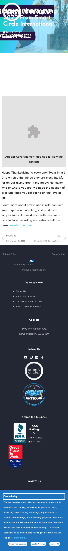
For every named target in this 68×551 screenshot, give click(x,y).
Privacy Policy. (19, 537)
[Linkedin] (36, 357)
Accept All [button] (55, 544)
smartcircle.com (21, 225)
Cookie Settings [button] (38, 544)
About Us (21, 291)
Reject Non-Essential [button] (17, 544)
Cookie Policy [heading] (10, 496)
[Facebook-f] (42, 357)
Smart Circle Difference (28, 306)
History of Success (26, 296)
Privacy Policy (9, 254)
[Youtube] (25, 357)
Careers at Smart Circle (29, 301)
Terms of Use (58, 254)
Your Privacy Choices (24, 264)
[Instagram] (31, 357)
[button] (60, 3)
